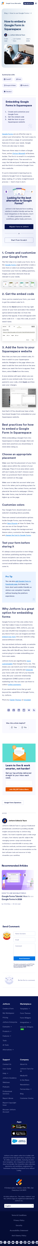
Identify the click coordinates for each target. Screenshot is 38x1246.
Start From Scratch (19, 240)
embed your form (9, 637)
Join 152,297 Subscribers (19, 789)
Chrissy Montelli (18, 153)
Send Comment (24, 958)
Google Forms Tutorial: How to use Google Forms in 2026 (18, 898)
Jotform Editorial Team (17, 35)
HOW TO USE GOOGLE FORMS (14, 893)
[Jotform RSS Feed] (21, 1242)
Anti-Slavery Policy (19, 1235)
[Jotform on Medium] (13, 1242)
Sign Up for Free (28, 3)
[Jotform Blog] (17, 1242)
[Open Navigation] (36, 3)
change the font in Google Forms (18, 535)
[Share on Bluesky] (29, 710)
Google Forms (7, 134)
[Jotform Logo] (2, 3)
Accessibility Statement (19, 1230)
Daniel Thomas (15, 700)
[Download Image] (33, 284)
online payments (14, 684)
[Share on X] (9, 710)
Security (19, 1225)
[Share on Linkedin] (19, 710)
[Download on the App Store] (19, 1133)
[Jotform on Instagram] (33, 1242)
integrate (29, 670)
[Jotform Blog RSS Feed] (34, 710)
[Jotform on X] (4, 1242)
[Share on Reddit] (24, 710)
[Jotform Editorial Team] (5, 34)
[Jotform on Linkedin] (8, 1242)
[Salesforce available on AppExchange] (19, 1141)
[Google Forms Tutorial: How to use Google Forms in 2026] (18, 880)
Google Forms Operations (12, 803)
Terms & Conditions (19, 1215)
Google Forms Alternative (13, 3)
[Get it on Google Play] (19, 1126)
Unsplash (27, 700)
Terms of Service (18, 967)
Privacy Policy (26, 965)
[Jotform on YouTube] (29, 1242)
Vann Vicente (12, 523)
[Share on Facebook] (14, 710)
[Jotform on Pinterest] (25, 1242)
